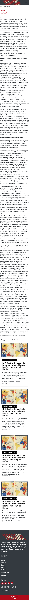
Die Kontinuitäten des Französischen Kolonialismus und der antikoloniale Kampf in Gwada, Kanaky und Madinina (14, 365)
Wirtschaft (3, 562)
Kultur (2, 564)
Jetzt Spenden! (5, 590)
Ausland (3, 10)
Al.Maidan (3, 568)
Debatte (3, 566)
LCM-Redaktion (13, 360)
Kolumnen (3, 569)
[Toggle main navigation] (26, 2)
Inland (2, 559)
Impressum (3, 575)
